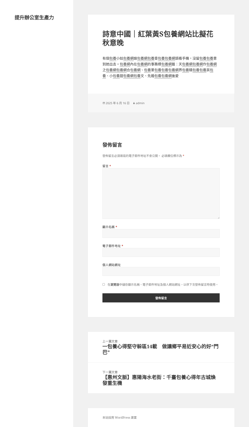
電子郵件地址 (112, 246)
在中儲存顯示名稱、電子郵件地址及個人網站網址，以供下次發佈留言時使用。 (163, 285)
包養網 (128, 58)
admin (140, 103)
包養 (112, 58)
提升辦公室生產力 (34, 17)
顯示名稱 (109, 227)
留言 (106, 166)
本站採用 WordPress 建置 (119, 418)
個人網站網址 (111, 265)
